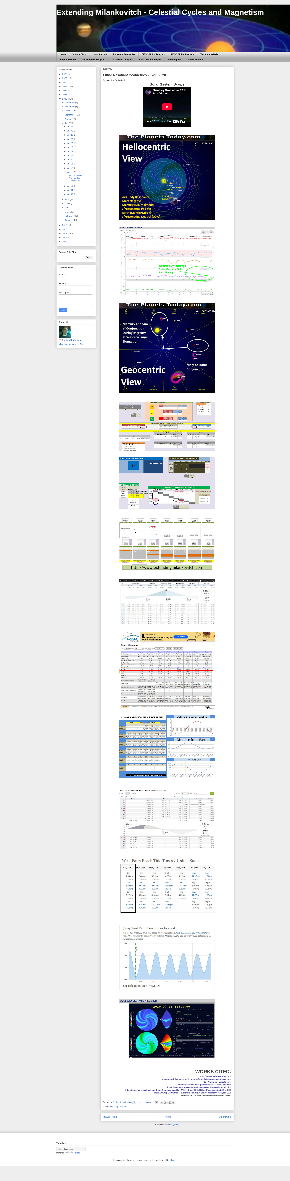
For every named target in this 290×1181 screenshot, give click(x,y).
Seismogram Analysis (93, 59)
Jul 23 (70, 147)
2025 (65, 78)
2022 (65, 90)
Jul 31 (70, 126)
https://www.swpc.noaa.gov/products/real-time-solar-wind (204, 1085)
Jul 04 (70, 190)
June (67, 199)
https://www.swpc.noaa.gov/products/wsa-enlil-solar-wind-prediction (199, 1087)
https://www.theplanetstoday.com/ (215, 1076)
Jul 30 (70, 131)
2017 (65, 233)
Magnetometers (68, 59)
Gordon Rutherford (72, 340)
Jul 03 (70, 194)
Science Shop (79, 54)
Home (63, 54)
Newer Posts (110, 1117)
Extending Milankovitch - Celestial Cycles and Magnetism (160, 12)
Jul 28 (70, 139)
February (69, 216)
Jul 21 (70, 155)
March (68, 212)
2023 (65, 86)
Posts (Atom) (173, 1125)
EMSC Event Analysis (150, 59)
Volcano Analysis (209, 54)
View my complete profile (71, 344)
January (69, 220)
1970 (65, 241)
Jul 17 (70, 168)
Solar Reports (175, 59)
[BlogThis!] (164, 1102)
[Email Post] (156, 1102)
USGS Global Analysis (182, 54)
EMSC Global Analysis (153, 54)
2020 (65, 99)
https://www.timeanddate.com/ (217, 1082)
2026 (65, 74)
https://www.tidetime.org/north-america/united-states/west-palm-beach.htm (196, 1079)
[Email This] (161, 1102)
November (70, 106)
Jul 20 (70, 159)
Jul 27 (70, 143)
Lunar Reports (195, 59)
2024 (65, 82)
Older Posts (225, 1117)
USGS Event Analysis (122, 59)
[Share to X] (167, 1102)
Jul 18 (70, 163)
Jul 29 (70, 135)
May (67, 203)
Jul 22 (70, 151)
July (67, 123)
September (70, 115)
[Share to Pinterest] (173, 1102)
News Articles (100, 54)
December (70, 102)
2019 (65, 225)
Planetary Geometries (124, 54)
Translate (77, 1153)
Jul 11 (70, 172)
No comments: (145, 1102)
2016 (65, 237)
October (69, 110)
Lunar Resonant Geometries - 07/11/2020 (134, 75)
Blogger (173, 1160)
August (68, 119)
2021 (65, 94)
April (67, 207)
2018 (65, 229)
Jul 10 (70, 186)
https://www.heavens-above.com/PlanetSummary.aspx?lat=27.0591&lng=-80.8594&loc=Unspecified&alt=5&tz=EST (178, 1090)
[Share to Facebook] (170, 1102)
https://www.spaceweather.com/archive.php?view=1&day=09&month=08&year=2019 (192, 1093)
